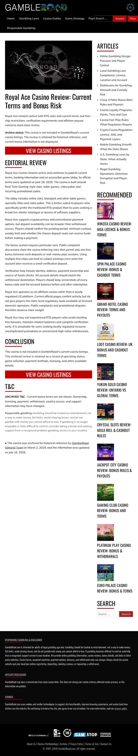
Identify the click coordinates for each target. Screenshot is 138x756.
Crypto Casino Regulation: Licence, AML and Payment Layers (116, 134)
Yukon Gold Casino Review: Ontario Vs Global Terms (112, 390)
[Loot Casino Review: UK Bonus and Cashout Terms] (105, 331)
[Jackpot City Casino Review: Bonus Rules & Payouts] (105, 452)
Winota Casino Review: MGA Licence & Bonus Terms (114, 229)
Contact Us (105, 744)
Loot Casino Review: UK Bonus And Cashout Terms (114, 350)
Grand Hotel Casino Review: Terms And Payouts (112, 309)
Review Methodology (48, 744)
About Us (31, 744)
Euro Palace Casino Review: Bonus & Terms (114, 588)
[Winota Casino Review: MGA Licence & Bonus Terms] (105, 211)
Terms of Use (91, 744)
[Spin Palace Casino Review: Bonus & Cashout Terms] (105, 251)
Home (10, 18)
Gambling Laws (29, 18)
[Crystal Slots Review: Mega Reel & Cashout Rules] (105, 412)
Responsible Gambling (21, 28)
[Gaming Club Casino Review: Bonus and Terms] (105, 492)
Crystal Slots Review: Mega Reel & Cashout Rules (114, 430)
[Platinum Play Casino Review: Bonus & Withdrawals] (105, 532)
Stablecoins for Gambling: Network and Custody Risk (116, 90)
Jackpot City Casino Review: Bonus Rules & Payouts (114, 470)
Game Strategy (74, 18)
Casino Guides (52, 18)
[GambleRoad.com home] (37, 7)
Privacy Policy (76, 744)
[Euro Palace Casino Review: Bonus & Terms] (105, 572)
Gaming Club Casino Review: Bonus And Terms (112, 510)
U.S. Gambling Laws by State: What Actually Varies (114, 159)
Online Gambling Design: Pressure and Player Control (115, 60)
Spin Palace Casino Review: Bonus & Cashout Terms (111, 269)
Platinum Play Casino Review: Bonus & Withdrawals (114, 550)
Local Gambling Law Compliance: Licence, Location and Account (113, 75)
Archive (63, 744)
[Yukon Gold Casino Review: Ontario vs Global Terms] (105, 371)
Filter (133, 18)
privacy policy (121, 708)
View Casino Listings (48, 151)
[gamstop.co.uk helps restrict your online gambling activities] (86, 737)
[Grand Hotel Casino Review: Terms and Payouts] (105, 291)
